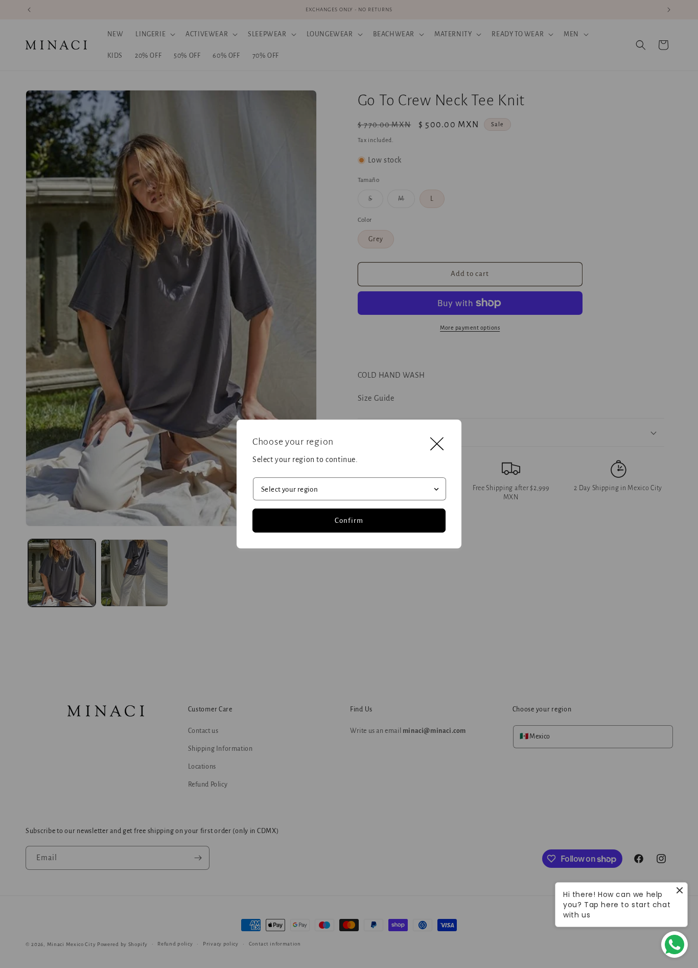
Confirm (349, 520)
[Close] (437, 444)
